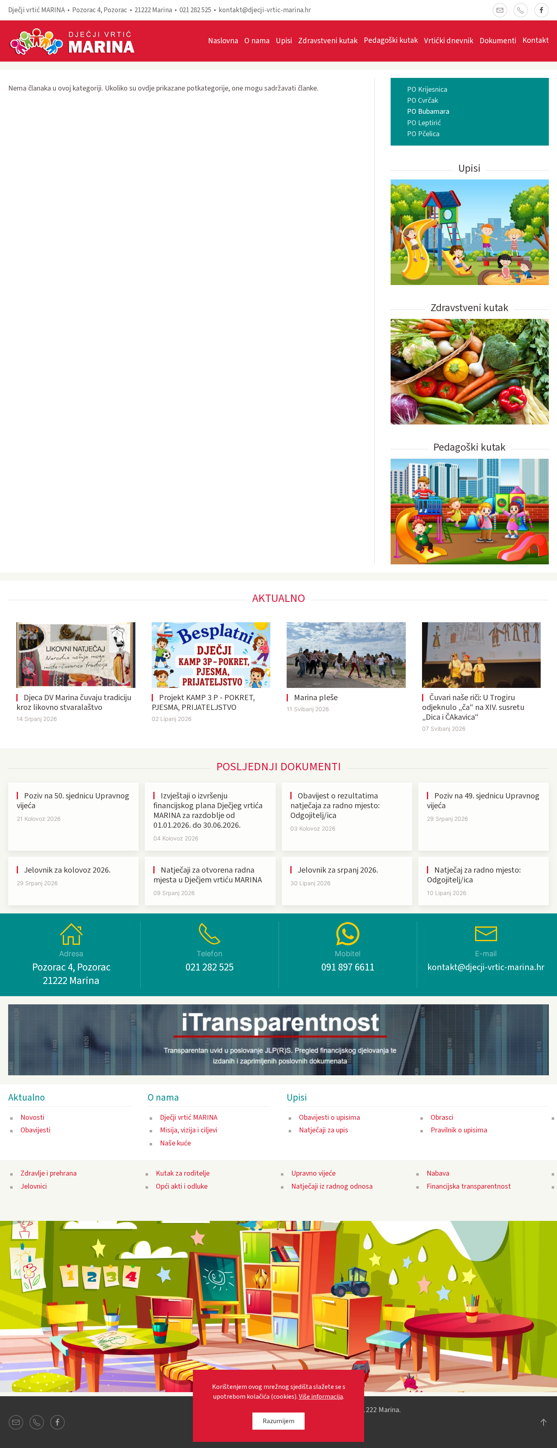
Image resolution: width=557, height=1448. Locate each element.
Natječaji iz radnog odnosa (332, 1186)
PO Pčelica (423, 134)
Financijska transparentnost (469, 1186)
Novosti (32, 1117)
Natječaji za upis (323, 1130)
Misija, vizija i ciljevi (188, 1130)
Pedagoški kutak (391, 40)
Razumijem (278, 1421)
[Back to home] (76, 41)
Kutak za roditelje (183, 1173)
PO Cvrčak (422, 100)
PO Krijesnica (427, 89)
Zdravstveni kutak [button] (328, 40)
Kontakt (535, 40)
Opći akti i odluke (182, 1186)
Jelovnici (33, 1186)
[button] (543, 1422)
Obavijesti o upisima (329, 1117)
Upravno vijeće (313, 1173)
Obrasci (442, 1117)
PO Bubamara (428, 111)
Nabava (438, 1173)
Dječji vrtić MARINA (188, 1117)
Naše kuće (175, 1143)
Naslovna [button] (223, 40)
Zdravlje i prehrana (48, 1173)
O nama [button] (257, 40)
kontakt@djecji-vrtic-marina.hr (265, 10)
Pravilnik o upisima (459, 1130)
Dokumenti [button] (498, 40)
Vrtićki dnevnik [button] (448, 40)
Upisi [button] (284, 40)
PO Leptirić (424, 123)
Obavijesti (35, 1130)
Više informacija (321, 1396)
